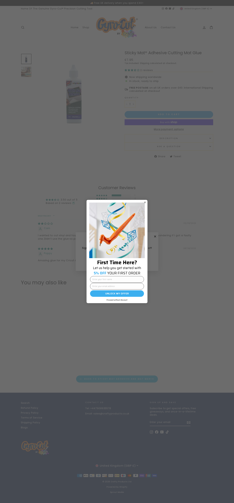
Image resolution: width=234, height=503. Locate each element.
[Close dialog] (145, 202)
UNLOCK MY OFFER (117, 293)
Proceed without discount (117, 300)
